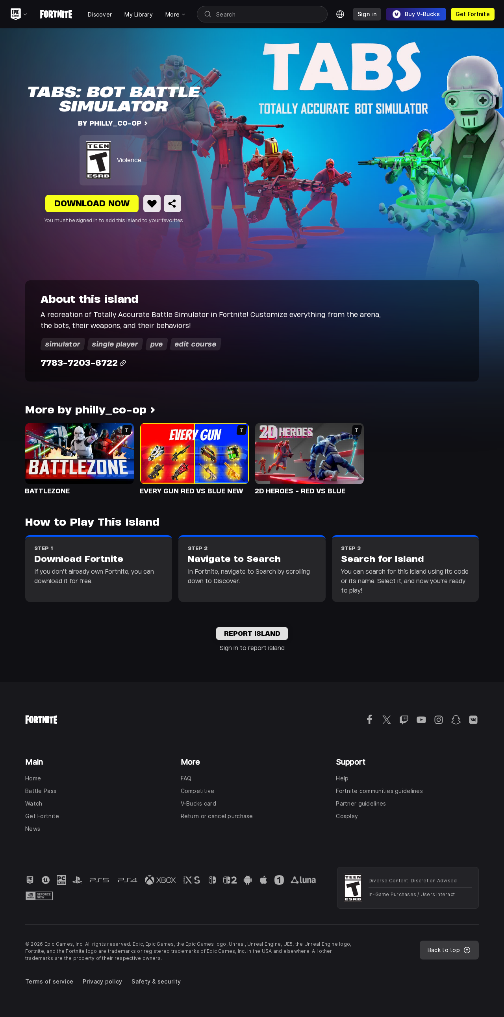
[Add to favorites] (152, 203)
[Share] (172, 203)
